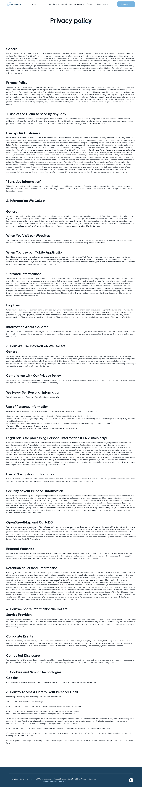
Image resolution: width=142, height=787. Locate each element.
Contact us (126, 4)
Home (33, 4)
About (64, 4)
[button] (53, 4)
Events (89, 4)
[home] (14, 4)
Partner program (76, 4)
